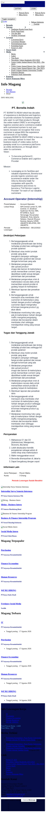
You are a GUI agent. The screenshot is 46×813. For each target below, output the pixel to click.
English (35, 24)
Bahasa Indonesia (37, 22)
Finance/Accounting (9, 563)
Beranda (9, 25)
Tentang (9, 27)
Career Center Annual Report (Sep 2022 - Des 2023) (25, 764)
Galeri (13, 56)
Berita (13, 54)
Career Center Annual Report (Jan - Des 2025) (28, 68)
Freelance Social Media (11, 603)
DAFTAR (18, 9)
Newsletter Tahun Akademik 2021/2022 (25, 60)
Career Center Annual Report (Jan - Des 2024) (28, 66)
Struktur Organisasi (18, 35)
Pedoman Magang (17, 72)
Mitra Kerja (39, 15)
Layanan (9, 38)
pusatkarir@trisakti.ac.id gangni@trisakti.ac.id (13, 795)
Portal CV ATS (16, 48)
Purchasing (6, 550)
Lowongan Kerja (17, 40)
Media (8, 52)
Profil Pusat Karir (17, 31)
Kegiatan (9, 77)
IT (2, 622)
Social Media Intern (9, 531)
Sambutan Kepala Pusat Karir (22, 29)
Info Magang (10, 92)
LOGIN (33, 9)
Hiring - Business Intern (11, 504)
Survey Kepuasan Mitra (15, 79)
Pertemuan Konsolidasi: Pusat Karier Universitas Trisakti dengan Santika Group (23, 749)
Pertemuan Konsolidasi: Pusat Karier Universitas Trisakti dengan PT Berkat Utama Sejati (23, 739)
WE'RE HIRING (8, 590)
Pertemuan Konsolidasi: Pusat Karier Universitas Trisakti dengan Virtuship (23, 745)
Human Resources (9, 577)
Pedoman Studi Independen (21, 74)
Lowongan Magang (18, 42)
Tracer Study (11, 50)
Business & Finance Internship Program (18, 518)
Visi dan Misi (16, 33)
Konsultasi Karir (17, 46)
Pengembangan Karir (18, 44)
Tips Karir (15, 58)
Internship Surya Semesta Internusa (16, 491)
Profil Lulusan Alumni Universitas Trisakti (26, 70)
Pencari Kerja (40, 13)
